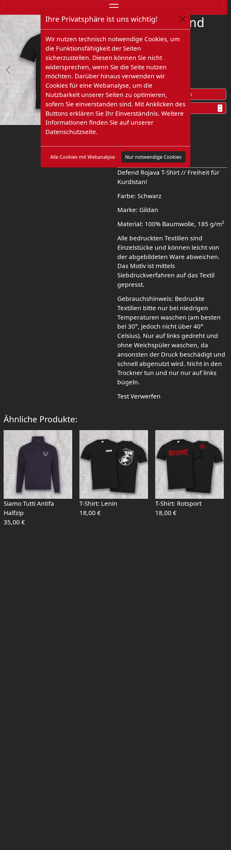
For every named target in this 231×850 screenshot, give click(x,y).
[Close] (182, 19)
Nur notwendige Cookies (153, 157)
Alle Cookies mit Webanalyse (82, 157)
